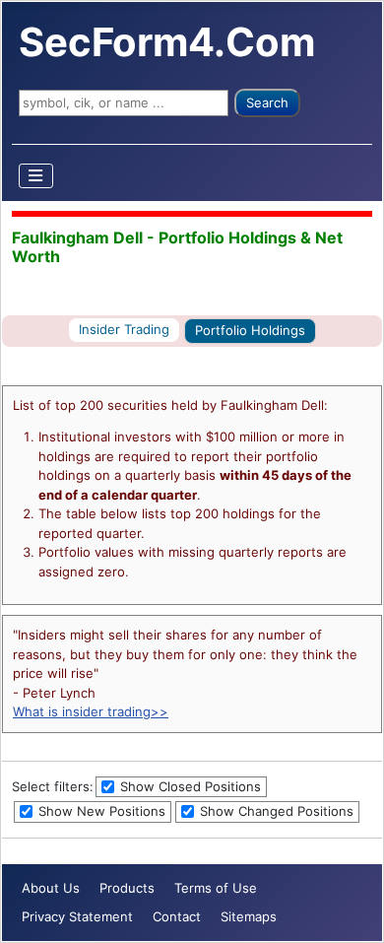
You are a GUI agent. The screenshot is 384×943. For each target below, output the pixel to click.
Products (127, 888)
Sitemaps (249, 916)
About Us (51, 888)
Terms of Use (215, 888)
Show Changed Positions (274, 811)
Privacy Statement (77, 916)
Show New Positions (99, 811)
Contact (177, 916)
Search (267, 102)
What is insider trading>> (90, 711)
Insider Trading (124, 329)
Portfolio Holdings (250, 330)
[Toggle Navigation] (36, 176)
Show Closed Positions (188, 786)
